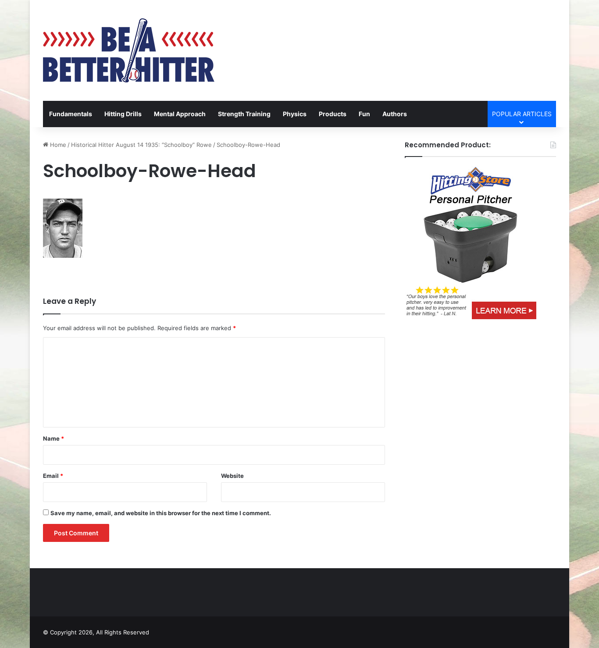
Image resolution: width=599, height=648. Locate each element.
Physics (295, 113)
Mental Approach (180, 113)
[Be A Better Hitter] (128, 50)
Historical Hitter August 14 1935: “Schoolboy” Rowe (141, 144)
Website (232, 475)
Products (332, 113)
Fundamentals (70, 113)
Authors (394, 113)
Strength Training (244, 113)
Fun (364, 113)
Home (57, 144)
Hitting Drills (123, 113)
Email (53, 475)
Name (53, 438)
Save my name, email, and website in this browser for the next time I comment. (160, 512)
